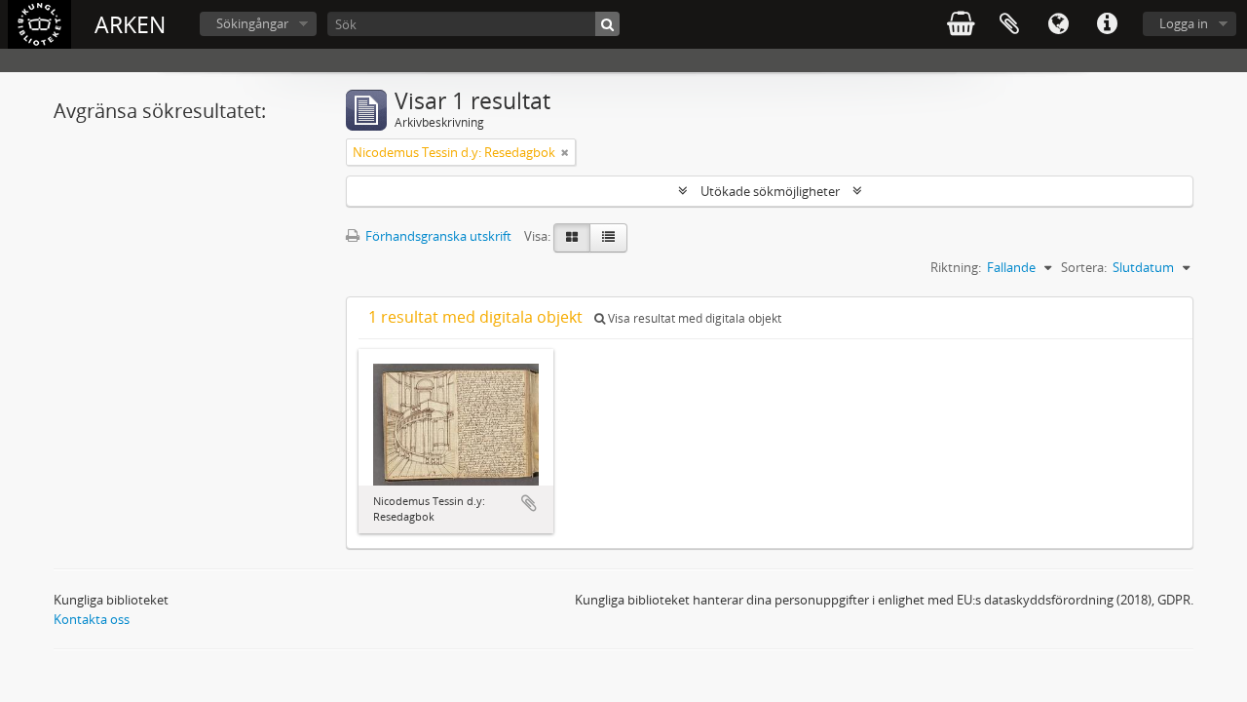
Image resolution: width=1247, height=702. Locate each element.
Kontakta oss (92, 619)
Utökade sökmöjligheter (770, 191)
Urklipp (1009, 24)
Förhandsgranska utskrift (436, 236)
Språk (1058, 24)
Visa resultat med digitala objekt (693, 318)
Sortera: (1084, 267)
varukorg (960, 24)
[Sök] (607, 24)
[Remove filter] (565, 152)
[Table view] (608, 238)
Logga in (1183, 23)
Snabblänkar (1106, 24)
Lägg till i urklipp (529, 503)
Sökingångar (252, 23)
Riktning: (955, 267)
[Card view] (571, 238)
